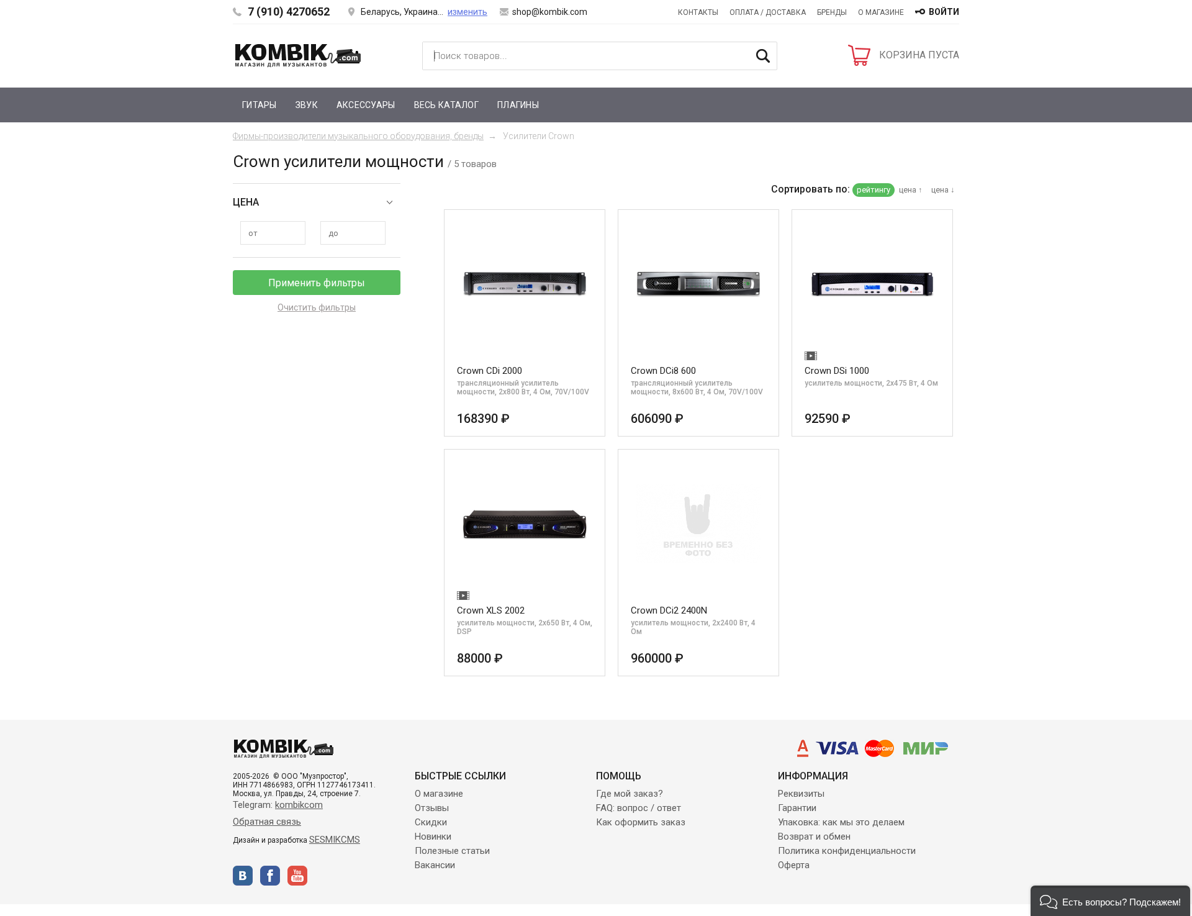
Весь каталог (446, 105)
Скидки (431, 822)
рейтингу (873, 189)
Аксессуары (365, 105)
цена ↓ (943, 189)
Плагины (518, 105)
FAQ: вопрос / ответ (638, 808)
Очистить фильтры (317, 307)
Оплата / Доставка (767, 12)
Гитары (259, 105)
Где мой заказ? (629, 793)
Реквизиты (801, 793)
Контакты (698, 12)
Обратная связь (267, 821)
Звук (307, 105)
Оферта (794, 865)
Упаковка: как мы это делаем (841, 822)
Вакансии (435, 865)
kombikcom (299, 804)
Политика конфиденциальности (847, 850)
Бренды (832, 12)
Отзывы (432, 808)
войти (944, 12)
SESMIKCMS (334, 839)
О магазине (881, 12)
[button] (1110, 901)
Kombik (298, 55)
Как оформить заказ (640, 822)
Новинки (433, 836)
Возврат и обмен (814, 836)
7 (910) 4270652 (289, 11)
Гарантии (797, 808)
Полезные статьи (452, 850)
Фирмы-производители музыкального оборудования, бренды (358, 136)
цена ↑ (911, 189)
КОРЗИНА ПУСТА (919, 55)
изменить (467, 12)
